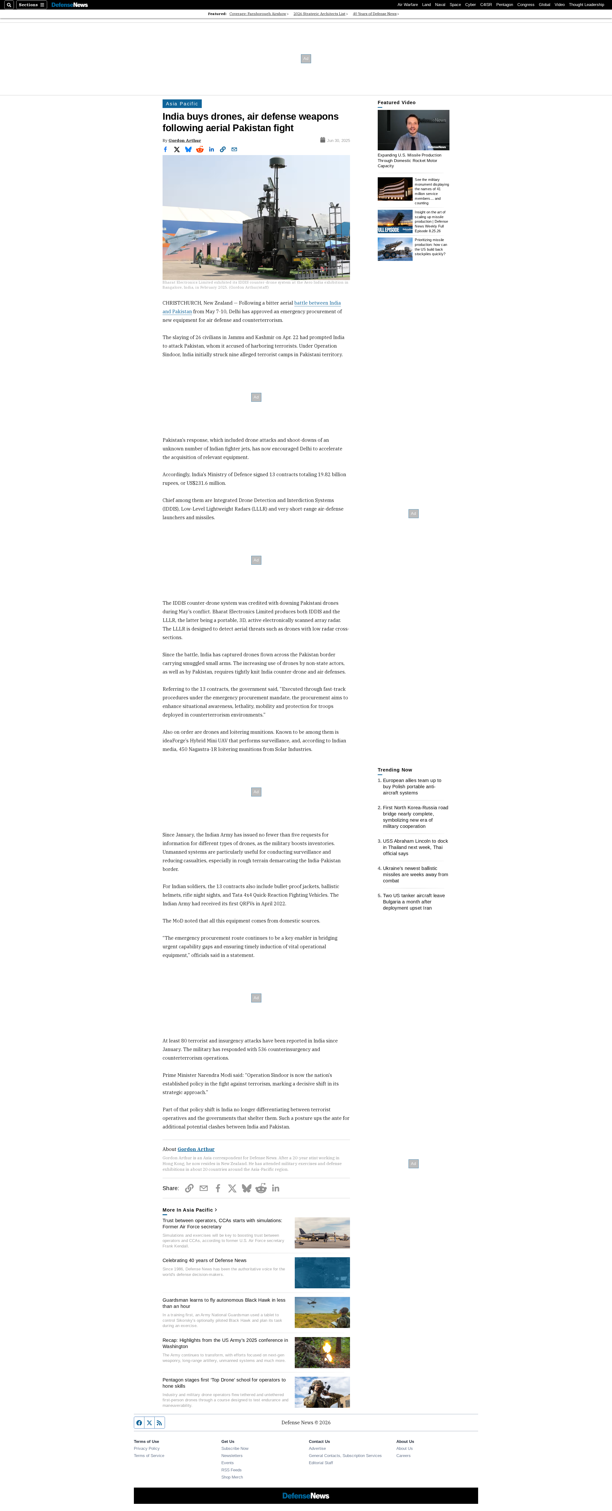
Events (227, 1462)
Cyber (470, 5)
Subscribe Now (234, 1448)
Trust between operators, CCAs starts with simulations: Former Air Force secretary (223, 1223)
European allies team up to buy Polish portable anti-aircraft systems (412, 786)
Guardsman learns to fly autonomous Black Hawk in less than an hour (224, 1303)
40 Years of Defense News (375, 13)
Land (426, 5)
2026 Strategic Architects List (319, 13)
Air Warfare (408, 5)
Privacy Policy (147, 1448)
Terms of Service (149, 1455)
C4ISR (486, 5)
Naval (440, 5)
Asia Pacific (182, 103)
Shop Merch (232, 1477)
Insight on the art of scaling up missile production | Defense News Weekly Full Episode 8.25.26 (431, 221)
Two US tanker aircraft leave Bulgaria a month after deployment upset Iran (414, 902)
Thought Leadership (586, 5)
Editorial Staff (321, 1462)
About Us (404, 1448)
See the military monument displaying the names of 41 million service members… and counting (432, 191)
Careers (403, 1455)
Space (455, 5)
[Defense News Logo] (70, 5)
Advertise (317, 1448)
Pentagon (504, 5)
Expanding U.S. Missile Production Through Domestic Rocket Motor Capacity (409, 160)
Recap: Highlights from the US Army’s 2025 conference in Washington (225, 1343)
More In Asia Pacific (188, 1210)
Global (544, 5)
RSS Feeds (231, 1470)
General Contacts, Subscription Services (345, 1455)
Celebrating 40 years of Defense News (204, 1260)
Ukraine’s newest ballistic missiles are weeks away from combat (415, 874)
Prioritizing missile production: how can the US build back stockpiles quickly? (431, 247)
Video (560, 5)
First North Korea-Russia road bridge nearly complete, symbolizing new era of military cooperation (415, 817)
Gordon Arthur (185, 140)
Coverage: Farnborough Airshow (258, 13)
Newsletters (232, 1455)
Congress (526, 5)
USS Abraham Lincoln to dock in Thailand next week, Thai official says (415, 847)
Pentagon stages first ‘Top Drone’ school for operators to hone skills (224, 1383)
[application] (413, 130)
